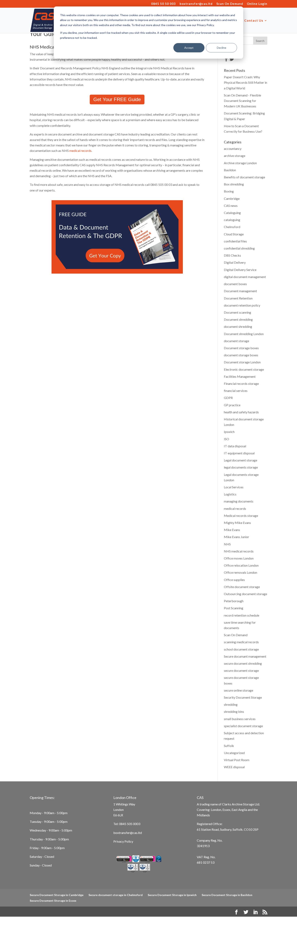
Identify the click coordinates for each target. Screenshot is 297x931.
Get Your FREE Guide (117, 99)
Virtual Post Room (236, 760)
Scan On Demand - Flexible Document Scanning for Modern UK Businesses (242, 100)
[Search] (260, 41)
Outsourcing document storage (245, 594)
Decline (221, 47)
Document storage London (242, 362)
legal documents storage (241, 467)
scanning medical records (241, 642)
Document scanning (237, 312)
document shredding (238, 326)
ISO (226, 439)
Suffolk (229, 746)
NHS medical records (239, 551)
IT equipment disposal (239, 453)
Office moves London (239, 558)
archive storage (234, 156)
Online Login (257, 3)
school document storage (241, 649)
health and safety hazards (241, 412)
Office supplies (234, 580)
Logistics (230, 494)
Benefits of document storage (244, 177)
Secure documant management (245, 656)
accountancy (232, 148)
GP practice (232, 405)
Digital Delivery (235, 262)
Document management (240, 291)
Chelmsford (232, 227)
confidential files (235, 241)
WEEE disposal (234, 767)
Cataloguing (232, 213)
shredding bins (234, 711)
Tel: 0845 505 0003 (126, 824)
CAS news (231, 205)
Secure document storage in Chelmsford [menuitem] (115, 895)
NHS (227, 544)
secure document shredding (243, 663)
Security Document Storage (243, 697)
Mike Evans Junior (236, 537)
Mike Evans (232, 530)
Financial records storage (241, 383)
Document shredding (238, 319)
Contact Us (253, 20)
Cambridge (232, 198)
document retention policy (242, 305)
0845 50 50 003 (163, 3)
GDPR (228, 398)
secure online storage (238, 690)
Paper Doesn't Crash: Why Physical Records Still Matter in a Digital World (245, 82)
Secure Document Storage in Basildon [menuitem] (227, 895)
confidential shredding (239, 248)
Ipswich (229, 432)
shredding (231, 704)
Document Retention (238, 298)
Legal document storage (240, 460)
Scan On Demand (229, 3)
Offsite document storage (242, 587)
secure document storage (241, 670)
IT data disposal (235, 446)
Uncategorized (234, 753)
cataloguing (232, 220)
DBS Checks (232, 255)
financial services (236, 391)
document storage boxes (241, 355)
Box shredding (234, 184)
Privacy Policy (123, 841)
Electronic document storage (244, 369)
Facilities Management (240, 376)
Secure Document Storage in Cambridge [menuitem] (56, 895)
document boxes (235, 284)
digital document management (245, 277)
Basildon (230, 170)
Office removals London (240, 572)
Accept (189, 47)
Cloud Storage (234, 234)
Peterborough (233, 601)
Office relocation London (241, 565)
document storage (236, 341)
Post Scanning (233, 608)
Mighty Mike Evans (237, 523)
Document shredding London (244, 334)
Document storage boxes (241, 348)
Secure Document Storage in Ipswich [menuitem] (172, 895)
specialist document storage (243, 726)
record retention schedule (241, 615)
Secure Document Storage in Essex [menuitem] (53, 900)
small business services (240, 719)
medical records (80, 150)
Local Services (233, 487)
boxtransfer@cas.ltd (196, 3)
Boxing (229, 191)
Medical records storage (241, 515)
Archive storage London (240, 163)
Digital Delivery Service (240, 270)
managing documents (238, 501)
